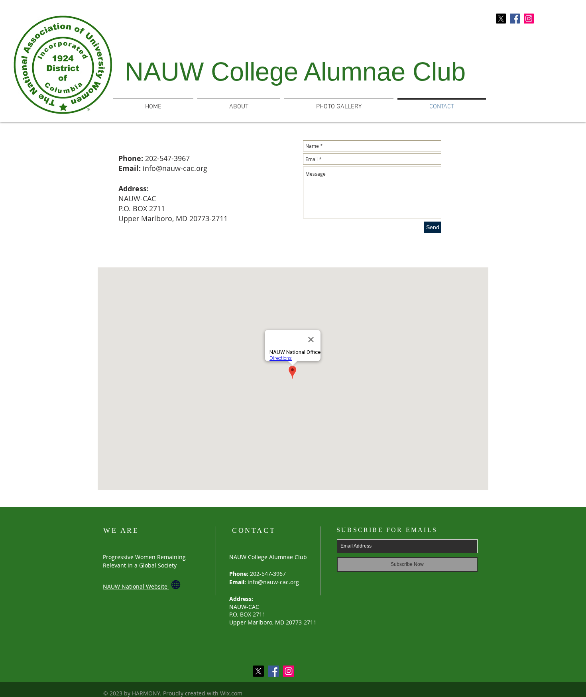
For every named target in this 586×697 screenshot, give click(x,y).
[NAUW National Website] (175, 584)
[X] (501, 19)
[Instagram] (529, 19)
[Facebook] (515, 19)
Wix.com (231, 693)
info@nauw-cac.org (175, 168)
